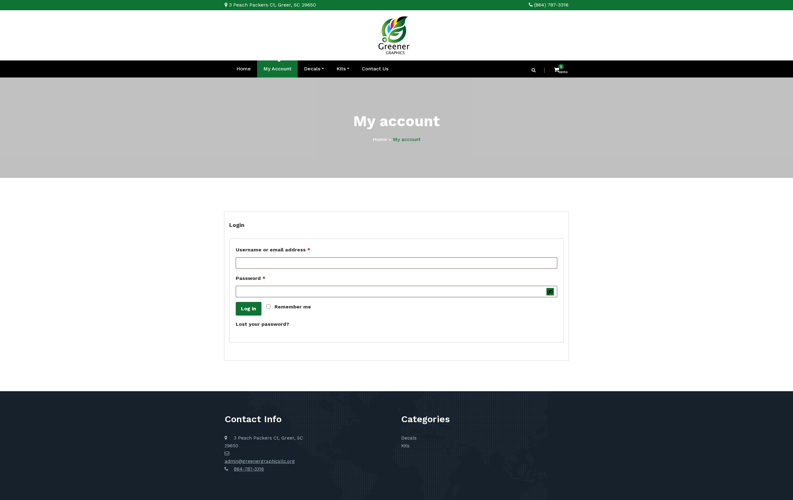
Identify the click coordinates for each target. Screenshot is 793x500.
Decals (312, 69)
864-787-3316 (249, 469)
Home (243, 69)
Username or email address (284, 249)
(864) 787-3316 (551, 5)
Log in (248, 309)
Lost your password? (262, 324)
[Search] (534, 70)
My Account (277, 69)
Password (262, 278)
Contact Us (375, 69)
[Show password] (550, 291)
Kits (341, 69)
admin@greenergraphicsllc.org (260, 461)
